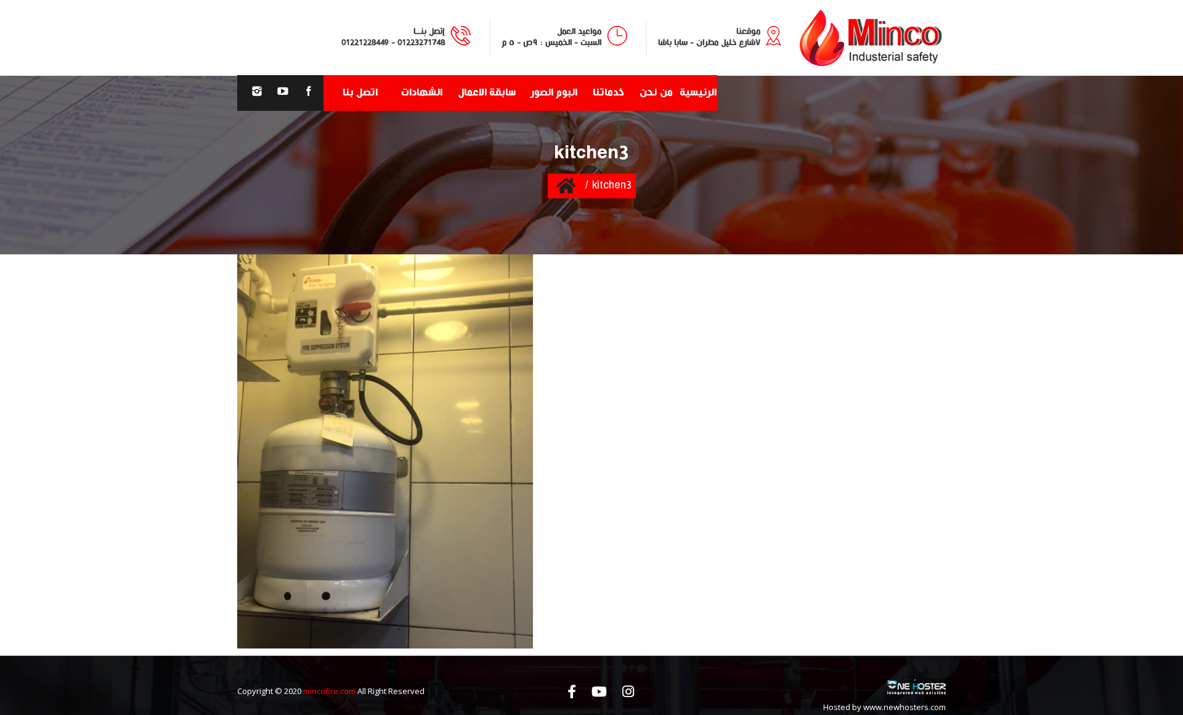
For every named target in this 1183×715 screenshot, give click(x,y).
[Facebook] (308, 93)
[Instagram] (257, 93)
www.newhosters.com (904, 707)
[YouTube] (283, 93)
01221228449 (365, 42)
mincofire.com (329, 691)
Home (566, 185)
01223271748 (421, 42)
